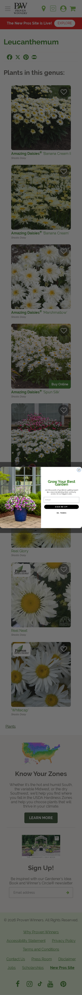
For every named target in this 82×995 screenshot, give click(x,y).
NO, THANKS (61, 513)
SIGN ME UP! (61, 507)
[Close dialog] (79, 470)
